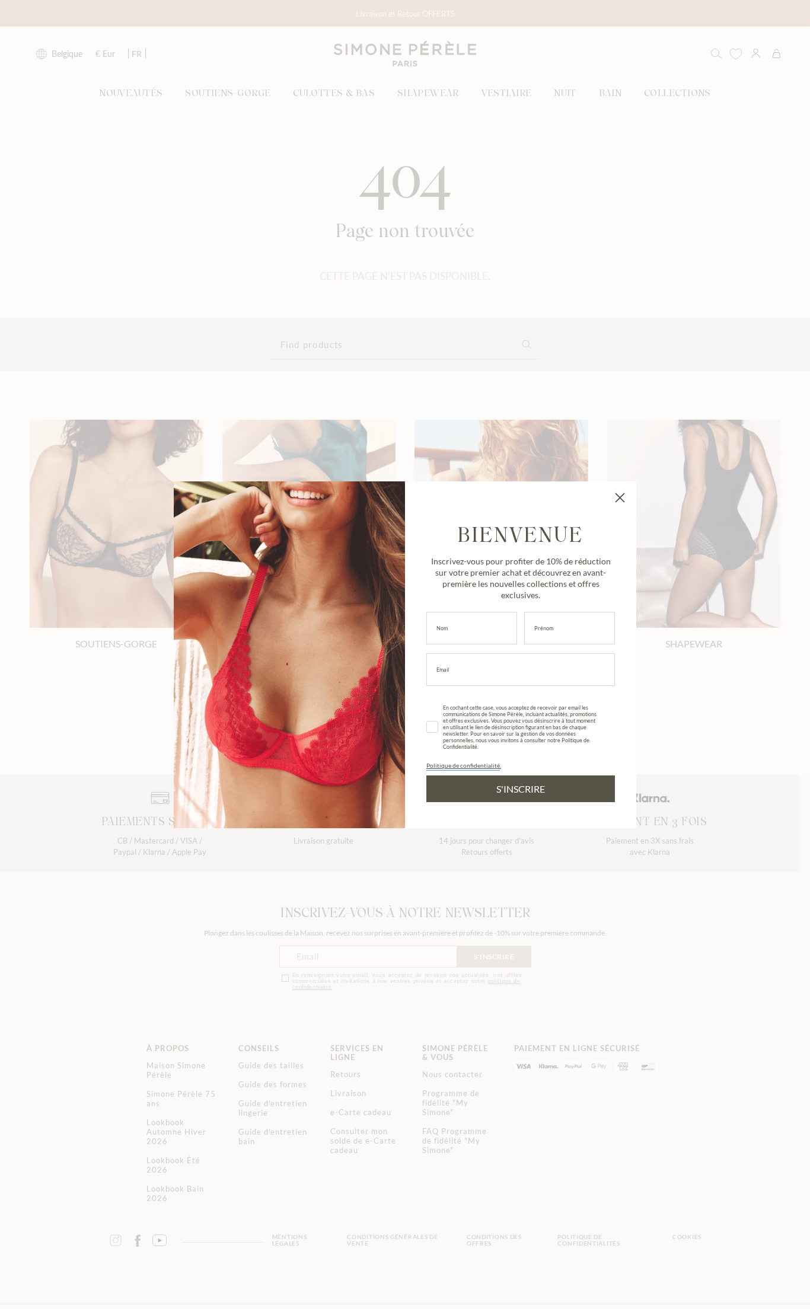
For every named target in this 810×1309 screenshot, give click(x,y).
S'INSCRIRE (520, 788)
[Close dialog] (620, 497)
